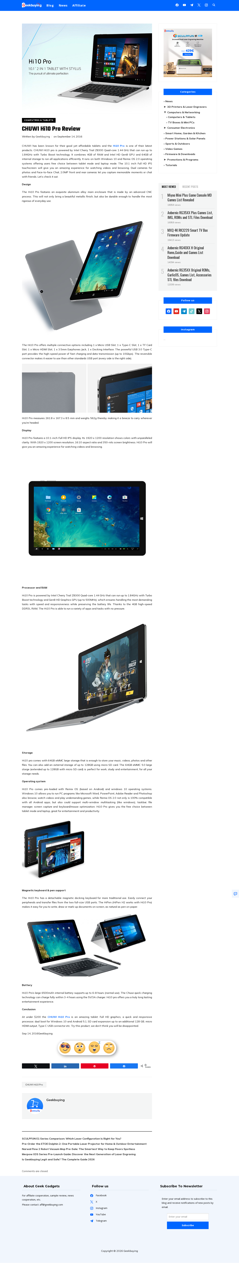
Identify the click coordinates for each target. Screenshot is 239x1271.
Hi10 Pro (119, 145)
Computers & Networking (183, 112)
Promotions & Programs (182, 159)
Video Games (173, 148)
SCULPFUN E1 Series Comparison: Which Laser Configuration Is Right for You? (71, 1138)
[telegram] (184, 311)
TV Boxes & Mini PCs (181, 122)
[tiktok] (191, 311)
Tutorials (171, 165)
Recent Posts (190, 187)
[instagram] (206, 5)
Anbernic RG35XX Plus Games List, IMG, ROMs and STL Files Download (190, 215)
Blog (50, 5)
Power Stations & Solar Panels (185, 138)
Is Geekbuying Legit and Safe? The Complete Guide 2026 (58, 1159)
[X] (199, 5)
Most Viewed (169, 187)
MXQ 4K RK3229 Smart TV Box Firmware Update (187, 232)
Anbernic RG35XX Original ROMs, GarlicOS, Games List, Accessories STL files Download (189, 274)
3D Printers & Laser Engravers (187, 106)
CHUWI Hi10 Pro (59, 1016)
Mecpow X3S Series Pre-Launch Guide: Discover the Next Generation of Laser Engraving (79, 1154)
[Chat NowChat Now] (235, 894)
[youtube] (184, 5)
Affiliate (79, 5)
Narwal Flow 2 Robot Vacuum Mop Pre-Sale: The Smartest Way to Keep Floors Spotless (78, 1149)
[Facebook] (177, 5)
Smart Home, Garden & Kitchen (185, 133)
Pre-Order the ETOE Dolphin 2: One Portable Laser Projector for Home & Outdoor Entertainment (84, 1143)
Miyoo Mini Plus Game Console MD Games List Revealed (189, 197)
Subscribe (188, 1225)
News (63, 5)
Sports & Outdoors (177, 143)
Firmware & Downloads (180, 154)
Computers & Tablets (38, 120)
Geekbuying (43, 136)
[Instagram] (191, 5)
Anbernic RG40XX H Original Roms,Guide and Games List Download (185, 252)
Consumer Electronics (181, 127)
